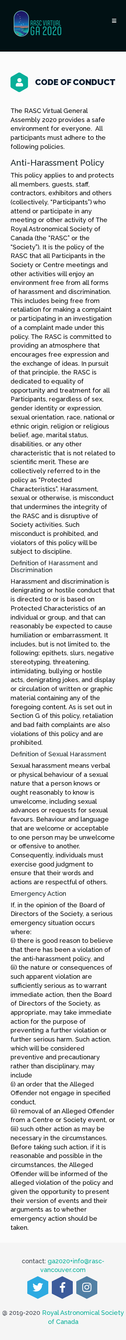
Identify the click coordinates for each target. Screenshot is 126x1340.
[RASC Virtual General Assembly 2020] (37, 24)
